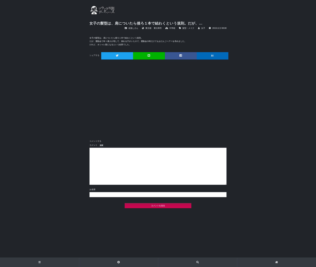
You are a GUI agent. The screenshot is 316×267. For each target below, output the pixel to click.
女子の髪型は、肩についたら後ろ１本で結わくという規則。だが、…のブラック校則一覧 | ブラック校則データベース (101, 10)
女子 (203, 28)
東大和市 (158, 28)
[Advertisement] (158, 99)
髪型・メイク (188, 28)
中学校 (172, 28)
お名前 (92, 189)
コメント (96, 145)
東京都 (148, 28)
